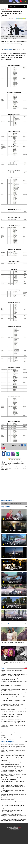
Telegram (14, 503)
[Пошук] (25, 6)
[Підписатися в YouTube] (5, 447)
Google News (16, 445)
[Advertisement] (14, 484)
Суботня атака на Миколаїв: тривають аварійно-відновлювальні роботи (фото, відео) (13, 468)
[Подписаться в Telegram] (25, 445)
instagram (19, 503)
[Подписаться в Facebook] (22, 445)
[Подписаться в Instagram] (2, 447)
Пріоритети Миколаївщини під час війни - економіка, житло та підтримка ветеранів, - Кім (12, 463)
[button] (25, 64)
